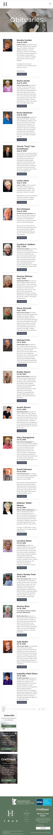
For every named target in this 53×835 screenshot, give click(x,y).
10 (33, 709)
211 (39, 709)
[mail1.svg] (16, 821)
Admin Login (47, 832)
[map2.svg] (12, 821)
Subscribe (8, 726)
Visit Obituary (22, 74)
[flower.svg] (8, 821)
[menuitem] (27, 811)
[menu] (50, 3)
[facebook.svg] (4, 821)
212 (42, 709)
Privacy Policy (34, 832)
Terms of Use (41, 832)
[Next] (46, 709)
